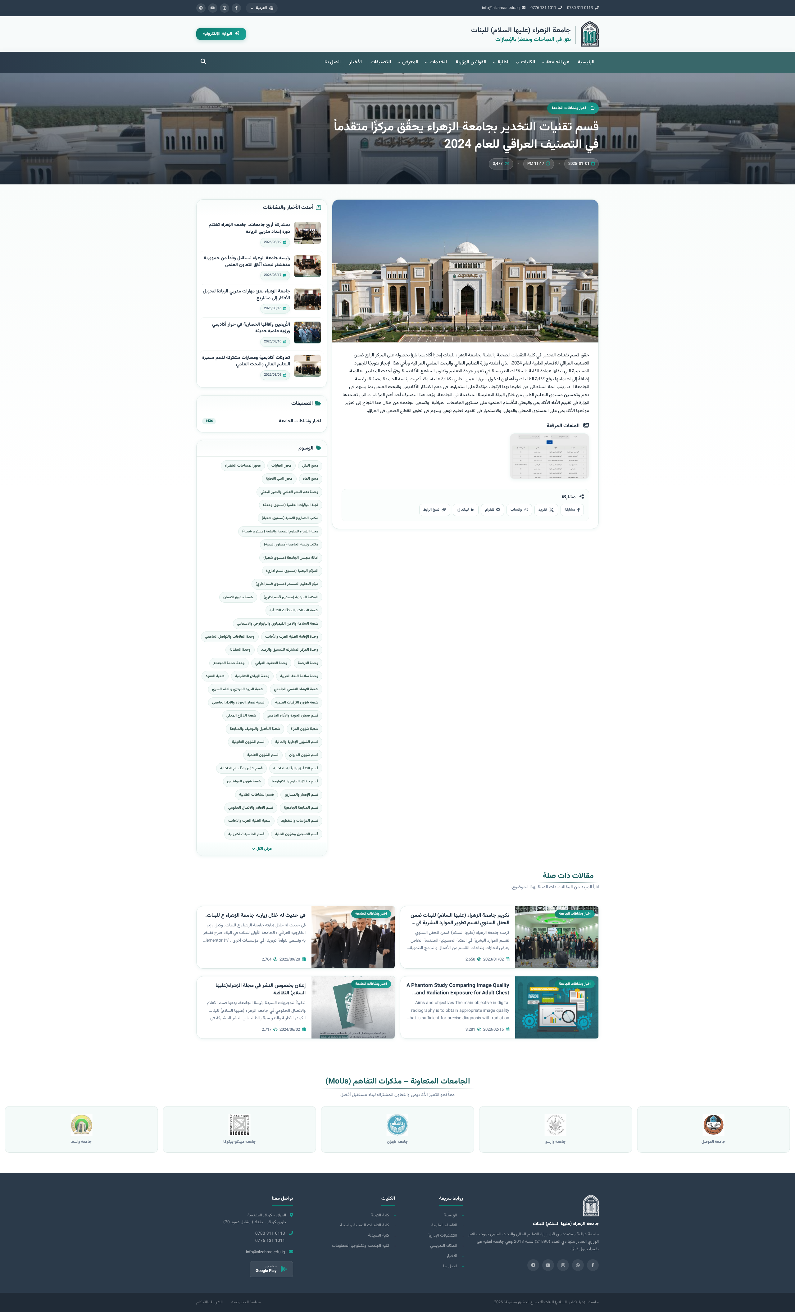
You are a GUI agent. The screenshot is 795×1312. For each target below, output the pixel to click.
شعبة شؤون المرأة (304, 729)
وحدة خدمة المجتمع (229, 663)
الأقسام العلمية (444, 1225)
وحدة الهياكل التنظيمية (252, 676)
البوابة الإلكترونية (218, 33)
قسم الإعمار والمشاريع (301, 795)
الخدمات (438, 62)
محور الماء (310, 479)
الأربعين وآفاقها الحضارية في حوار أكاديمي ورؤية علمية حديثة (251, 328)
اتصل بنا (333, 62)
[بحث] (203, 62)
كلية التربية (380, 1215)
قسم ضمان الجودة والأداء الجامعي (292, 715)
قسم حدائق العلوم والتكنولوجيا (295, 781)
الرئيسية (586, 62)
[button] (262, 8)
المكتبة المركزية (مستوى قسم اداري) (291, 597)
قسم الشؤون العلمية (263, 755)
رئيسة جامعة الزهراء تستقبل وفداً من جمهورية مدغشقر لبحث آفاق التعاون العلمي (247, 261)
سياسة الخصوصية (246, 1302)
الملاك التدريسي (443, 1245)
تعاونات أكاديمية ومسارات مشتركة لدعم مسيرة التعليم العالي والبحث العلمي (246, 361)
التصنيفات (380, 62)
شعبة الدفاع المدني (241, 715)
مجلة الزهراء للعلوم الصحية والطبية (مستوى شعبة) (280, 531)
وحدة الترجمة (308, 663)
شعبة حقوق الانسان (238, 597)
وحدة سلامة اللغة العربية (299, 676)
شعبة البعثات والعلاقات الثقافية (294, 610)
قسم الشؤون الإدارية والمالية (296, 742)
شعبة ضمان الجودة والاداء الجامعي (238, 702)
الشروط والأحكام (209, 1302)
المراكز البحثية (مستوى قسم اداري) (292, 571)
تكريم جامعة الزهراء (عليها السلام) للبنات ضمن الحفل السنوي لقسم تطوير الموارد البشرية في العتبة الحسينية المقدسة (460, 923)
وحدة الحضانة (240, 650)
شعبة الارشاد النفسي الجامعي (296, 689)
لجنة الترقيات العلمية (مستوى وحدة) (290, 505)
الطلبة (503, 62)
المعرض (410, 62)
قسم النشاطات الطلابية (256, 795)
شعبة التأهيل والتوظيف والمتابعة (255, 729)
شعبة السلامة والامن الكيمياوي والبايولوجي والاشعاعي (277, 624)
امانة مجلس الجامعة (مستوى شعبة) (290, 558)
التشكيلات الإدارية (442, 1235)
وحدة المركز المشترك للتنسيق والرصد (289, 650)
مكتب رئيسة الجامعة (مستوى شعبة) (291, 544)
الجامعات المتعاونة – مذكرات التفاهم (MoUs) (397, 1081)
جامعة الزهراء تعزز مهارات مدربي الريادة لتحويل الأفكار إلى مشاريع (246, 294)
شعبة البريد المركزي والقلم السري (237, 689)
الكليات (528, 62)
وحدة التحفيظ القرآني (271, 663)
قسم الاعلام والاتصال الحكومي (250, 808)
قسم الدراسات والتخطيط (299, 821)
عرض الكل (264, 849)
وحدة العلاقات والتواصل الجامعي (230, 637)
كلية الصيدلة (378, 1235)
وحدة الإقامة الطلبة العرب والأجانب (291, 637)
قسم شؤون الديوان (303, 755)
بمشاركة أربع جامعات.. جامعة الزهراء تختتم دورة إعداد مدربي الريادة (249, 228)
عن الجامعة (557, 62)
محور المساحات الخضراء (243, 465)
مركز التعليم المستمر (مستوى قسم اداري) (287, 584)
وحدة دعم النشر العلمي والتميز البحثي (289, 492)
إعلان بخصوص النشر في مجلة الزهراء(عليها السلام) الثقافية (261, 990)
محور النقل (310, 465)
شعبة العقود (215, 676)
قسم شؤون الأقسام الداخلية (241, 768)
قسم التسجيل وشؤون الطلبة (296, 834)
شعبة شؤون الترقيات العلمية (296, 702)
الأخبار (355, 62)
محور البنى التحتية (279, 479)
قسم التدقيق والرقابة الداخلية (295, 768)
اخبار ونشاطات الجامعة (300, 421)
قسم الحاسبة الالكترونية (246, 834)
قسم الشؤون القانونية (248, 742)
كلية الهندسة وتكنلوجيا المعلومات (360, 1245)
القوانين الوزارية (471, 62)
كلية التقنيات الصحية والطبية (364, 1225)
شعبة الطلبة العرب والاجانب (249, 821)
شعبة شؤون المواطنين (244, 781)
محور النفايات (281, 465)
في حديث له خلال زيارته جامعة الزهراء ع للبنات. (255, 916)
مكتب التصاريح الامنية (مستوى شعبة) (290, 518)
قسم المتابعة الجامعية (301, 808)
